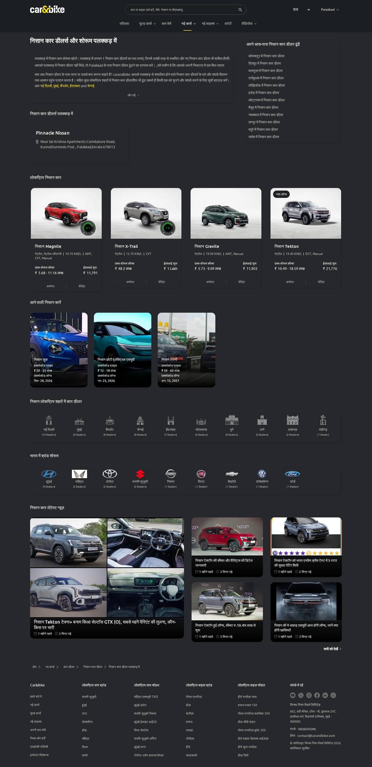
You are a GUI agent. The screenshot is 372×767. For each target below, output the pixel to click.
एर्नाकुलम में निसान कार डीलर (266, 78)
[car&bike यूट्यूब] (293, 696)
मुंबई (56, 86)
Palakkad (328, 9)
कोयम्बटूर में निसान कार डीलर (266, 56)
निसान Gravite (207, 246)
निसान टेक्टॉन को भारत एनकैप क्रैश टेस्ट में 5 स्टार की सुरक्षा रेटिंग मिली (305, 562)
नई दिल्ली (46, 86)
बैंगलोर (64, 86)
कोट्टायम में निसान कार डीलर (267, 100)
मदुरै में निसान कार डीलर (263, 129)
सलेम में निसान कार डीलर (264, 137)
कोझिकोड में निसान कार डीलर (267, 85)
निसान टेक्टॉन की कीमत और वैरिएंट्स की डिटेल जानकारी (224, 562)
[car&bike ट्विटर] (301, 696)
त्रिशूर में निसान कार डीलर (265, 63)
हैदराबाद (75, 86)
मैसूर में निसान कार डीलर (263, 107)
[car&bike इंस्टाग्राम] (309, 696)
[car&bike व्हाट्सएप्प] (333, 696)
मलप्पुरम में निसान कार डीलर (266, 71)
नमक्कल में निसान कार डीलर (266, 115)
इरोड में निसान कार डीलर (264, 93)
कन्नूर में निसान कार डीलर (264, 122)
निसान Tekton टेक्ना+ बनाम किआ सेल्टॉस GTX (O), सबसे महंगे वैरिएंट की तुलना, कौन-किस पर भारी (105, 624)
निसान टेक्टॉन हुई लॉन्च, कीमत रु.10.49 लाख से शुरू (225, 627)
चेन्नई (90, 86)
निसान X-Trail (126, 246)
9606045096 (307, 729)
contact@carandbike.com (316, 736)
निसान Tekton (287, 246)
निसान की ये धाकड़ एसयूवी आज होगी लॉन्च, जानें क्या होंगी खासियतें (306, 627)
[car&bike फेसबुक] (317, 696)
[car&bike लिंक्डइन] (325, 696)
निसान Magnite (48, 246)
